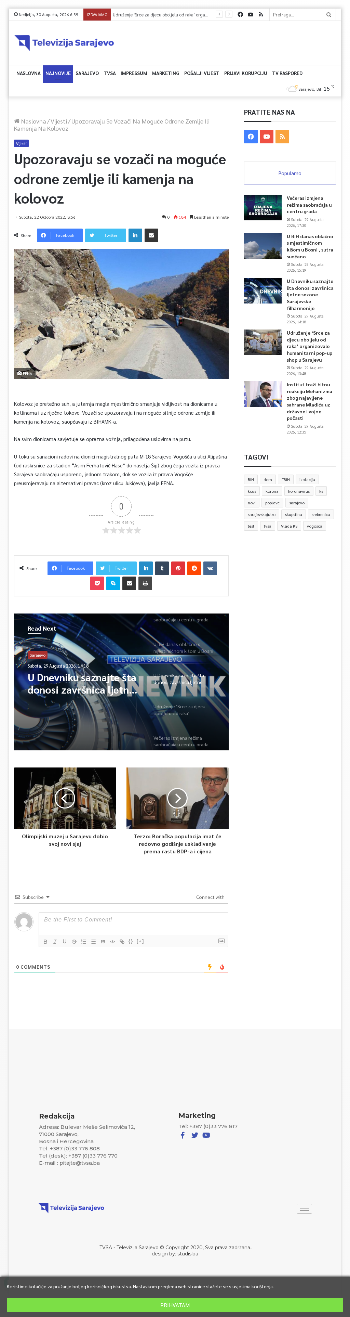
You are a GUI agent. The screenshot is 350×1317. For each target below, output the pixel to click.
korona (272, 491)
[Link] (122, 942)
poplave (272, 502)
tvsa (267, 526)
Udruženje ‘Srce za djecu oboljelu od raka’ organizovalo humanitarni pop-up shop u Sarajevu (203, 14)
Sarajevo (87, 73)
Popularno (290, 173)
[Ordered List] (84, 942)
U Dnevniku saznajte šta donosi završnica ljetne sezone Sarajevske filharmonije (310, 294)
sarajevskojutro (261, 514)
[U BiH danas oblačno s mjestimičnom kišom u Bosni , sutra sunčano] (263, 246)
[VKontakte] (210, 568)
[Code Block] (112, 942)
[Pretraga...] (329, 15)
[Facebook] (240, 15)
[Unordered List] (93, 942)
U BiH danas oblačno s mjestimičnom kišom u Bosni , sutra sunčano (310, 246)
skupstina (293, 514)
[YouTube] (250, 15)
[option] (121, 682)
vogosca (314, 526)
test (251, 526)
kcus (252, 491)
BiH (251, 479)
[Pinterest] (178, 568)
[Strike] (74, 942)
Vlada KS (289, 526)
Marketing (165, 73)
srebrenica (321, 514)
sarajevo (297, 502)
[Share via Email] (151, 235)
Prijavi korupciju (245, 73)
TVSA (110, 73)
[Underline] (64, 942)
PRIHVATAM (175, 1304)
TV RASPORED (287, 73)
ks (321, 491)
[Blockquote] (103, 942)
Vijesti (59, 121)
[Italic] (55, 942)
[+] (140, 941)
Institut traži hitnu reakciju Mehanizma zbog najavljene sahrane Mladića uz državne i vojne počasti (309, 401)
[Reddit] (194, 568)
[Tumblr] (162, 568)
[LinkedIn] (135, 235)
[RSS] (261, 15)
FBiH (286, 479)
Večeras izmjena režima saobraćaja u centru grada (309, 204)
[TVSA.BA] (64, 43)
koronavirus (299, 491)
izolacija (307, 479)
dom (268, 479)
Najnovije (58, 73)
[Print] (145, 583)
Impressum (134, 73)
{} (131, 941)
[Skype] (113, 583)
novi (252, 502)
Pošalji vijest (201, 73)
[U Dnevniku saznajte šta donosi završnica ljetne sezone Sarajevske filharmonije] (263, 291)
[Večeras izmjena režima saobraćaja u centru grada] (263, 207)
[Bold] (45, 942)
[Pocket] (97, 583)
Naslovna (28, 73)
